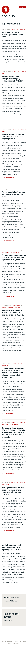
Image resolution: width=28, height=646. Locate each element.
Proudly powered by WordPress (11, 641)
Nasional (9, 252)
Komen (3, 73)
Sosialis (8, 16)
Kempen (4, 425)
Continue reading (12, 120)
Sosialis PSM (14, 29)
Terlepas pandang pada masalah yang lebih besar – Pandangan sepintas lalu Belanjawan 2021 (14, 257)
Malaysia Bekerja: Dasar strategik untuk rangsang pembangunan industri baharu (12, 78)
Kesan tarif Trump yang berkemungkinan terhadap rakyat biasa (14, 34)
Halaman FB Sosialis (10, 601)
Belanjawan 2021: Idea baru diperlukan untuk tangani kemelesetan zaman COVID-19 (13, 312)
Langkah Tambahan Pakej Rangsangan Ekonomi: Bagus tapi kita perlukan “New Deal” (12, 547)
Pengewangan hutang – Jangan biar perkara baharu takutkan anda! (13, 194)
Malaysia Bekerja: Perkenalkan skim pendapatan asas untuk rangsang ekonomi (13, 136)
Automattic (16, 643)
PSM (7, 484)
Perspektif (10, 189)
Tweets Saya (8, 620)
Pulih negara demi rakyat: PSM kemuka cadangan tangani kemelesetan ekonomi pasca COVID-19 (13, 491)
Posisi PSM (17, 307)
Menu (23, 7)
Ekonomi (22, 29)
